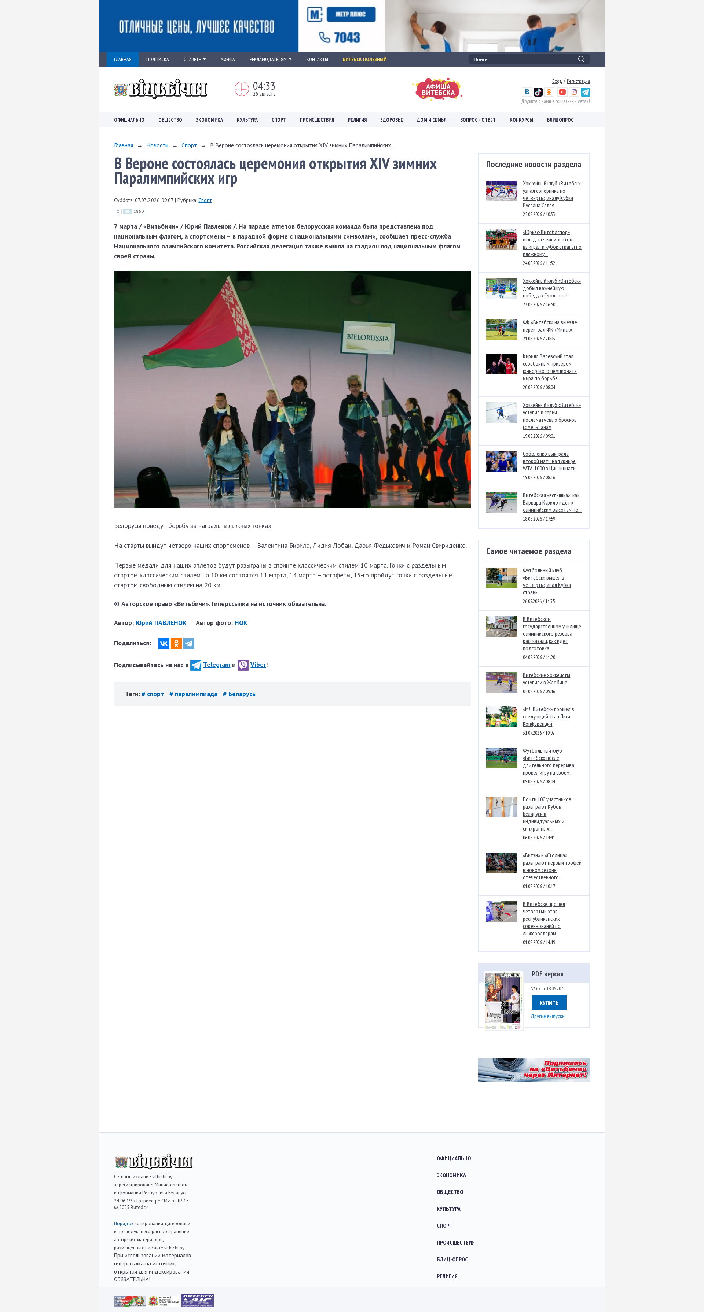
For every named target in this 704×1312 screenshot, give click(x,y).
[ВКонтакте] (163, 643)
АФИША (228, 59)
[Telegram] (188, 643)
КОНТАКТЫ (317, 59)
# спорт (154, 694)
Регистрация (578, 81)
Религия (357, 120)
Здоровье (392, 120)
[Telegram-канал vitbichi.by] (585, 95)
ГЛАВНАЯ (123, 59)
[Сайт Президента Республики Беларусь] (131, 1304)
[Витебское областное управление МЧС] (198, 1304)
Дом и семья (431, 120)
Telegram (216, 664)
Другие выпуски (548, 1016)
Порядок (123, 1223)
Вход (557, 81)
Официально (129, 120)
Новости (157, 145)
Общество (170, 120)
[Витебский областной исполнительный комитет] (165, 1304)
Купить (549, 1002)
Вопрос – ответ (478, 120)
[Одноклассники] (176, 643)
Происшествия (317, 120)
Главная (123, 145)
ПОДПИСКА (157, 59)
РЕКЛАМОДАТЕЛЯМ (268, 59)
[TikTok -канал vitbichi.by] (538, 95)
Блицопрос (560, 120)
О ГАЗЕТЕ (192, 59)
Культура (247, 120)
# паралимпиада (194, 694)
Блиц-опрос (452, 1259)
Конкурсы (521, 120)
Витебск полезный (364, 59)
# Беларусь (239, 694)
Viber (258, 664)
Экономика (209, 120)
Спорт (279, 120)
